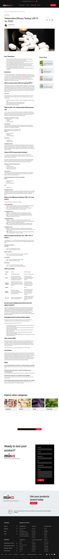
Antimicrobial (8, 11)
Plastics (7, 409)
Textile (45, 69)
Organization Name (40, 465)
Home (5, 11)
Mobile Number (39, 456)
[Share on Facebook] (47, 20)
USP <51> (11, 240)
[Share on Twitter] (49, 20)
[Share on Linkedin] (52, 20)
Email (38, 460)
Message (38, 469)
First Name (39, 447)
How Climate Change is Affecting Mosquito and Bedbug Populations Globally (48, 64)
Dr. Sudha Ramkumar (11, 24)
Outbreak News (49, 61)
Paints (48, 409)
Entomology (45, 61)
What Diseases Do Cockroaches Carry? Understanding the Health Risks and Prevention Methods (48, 79)
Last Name (39, 451)
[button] (47, 5)
